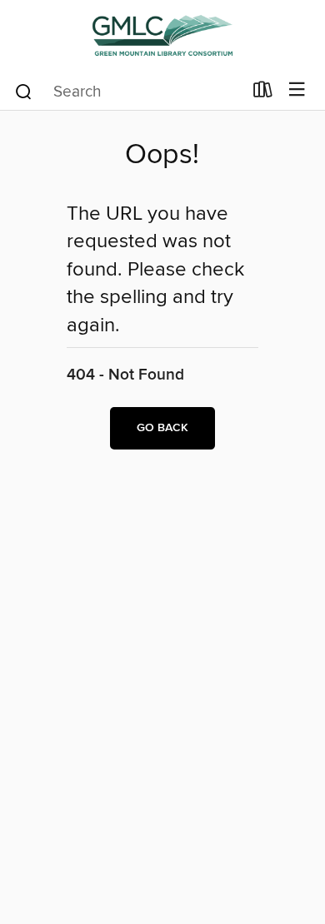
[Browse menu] (297, 90)
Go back (162, 427)
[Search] (23, 90)
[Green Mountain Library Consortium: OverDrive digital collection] (162, 35)
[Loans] (263, 93)
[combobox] (128, 92)
